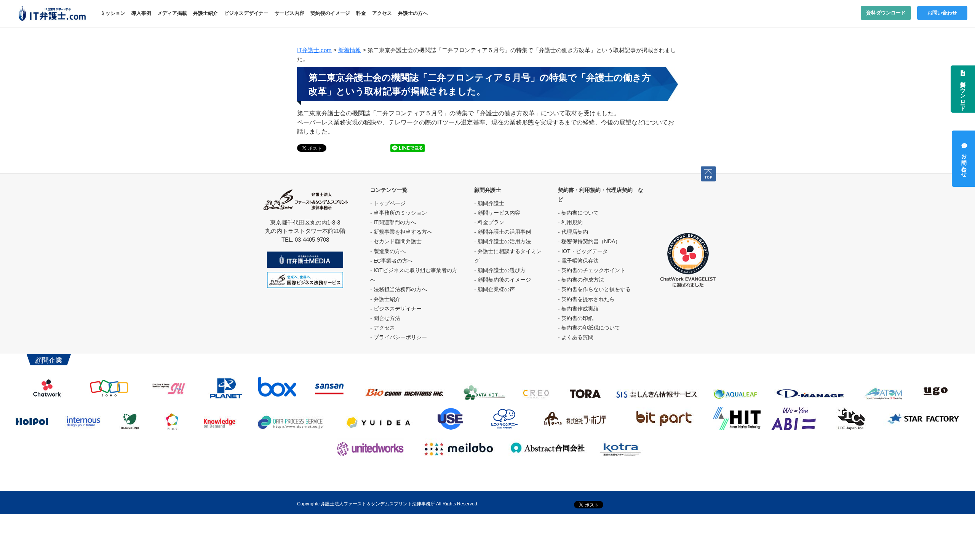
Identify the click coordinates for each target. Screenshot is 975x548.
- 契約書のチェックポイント (591, 270)
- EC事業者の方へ (391, 261)
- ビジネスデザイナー (396, 309)
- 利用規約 (570, 222)
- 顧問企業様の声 (494, 289)
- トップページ (388, 203)
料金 (361, 13)
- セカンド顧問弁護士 (396, 241)
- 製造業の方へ (388, 251)
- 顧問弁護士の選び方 (500, 270)
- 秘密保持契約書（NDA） (589, 241)
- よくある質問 (575, 337)
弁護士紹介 (205, 13)
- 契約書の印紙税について (589, 328)
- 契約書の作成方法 (581, 280)
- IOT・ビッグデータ (583, 251)
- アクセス (382, 328)
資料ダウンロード (886, 13)
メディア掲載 (172, 13)
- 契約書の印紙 (575, 318)
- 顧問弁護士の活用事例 (502, 232)
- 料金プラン (489, 222)
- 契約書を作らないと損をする (594, 289)
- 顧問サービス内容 (497, 213)
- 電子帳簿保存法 (578, 261)
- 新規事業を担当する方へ (401, 232)
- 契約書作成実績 (578, 309)
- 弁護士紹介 (385, 299)
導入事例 (141, 13)
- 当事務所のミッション (398, 213)
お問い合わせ (942, 13)
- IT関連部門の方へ (393, 222)
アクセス (382, 13)
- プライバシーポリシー (398, 337)
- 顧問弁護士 (489, 203)
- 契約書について (578, 213)
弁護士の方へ (413, 13)
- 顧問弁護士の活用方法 (502, 241)
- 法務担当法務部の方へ (398, 289)
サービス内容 (289, 13)
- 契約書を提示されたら (586, 299)
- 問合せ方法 (385, 318)
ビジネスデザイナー (246, 13)
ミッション (113, 13)
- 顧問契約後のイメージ (502, 280)
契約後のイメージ (330, 13)
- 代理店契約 (573, 232)
